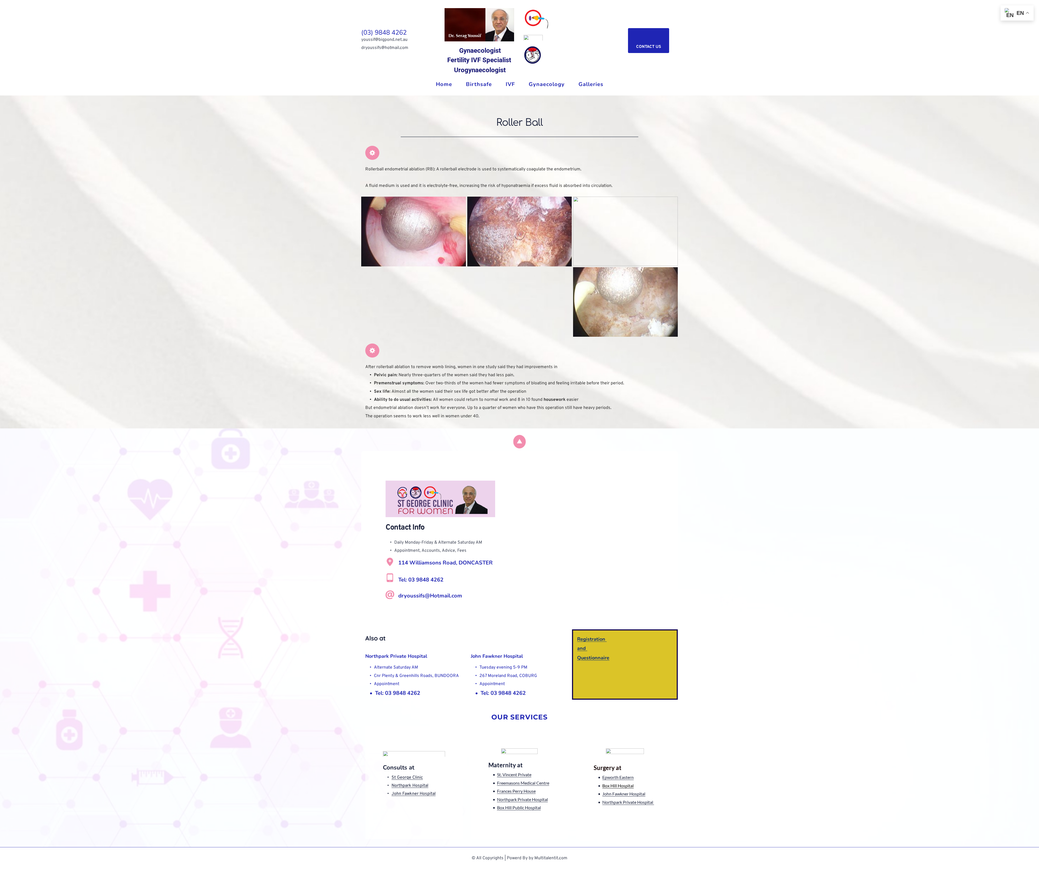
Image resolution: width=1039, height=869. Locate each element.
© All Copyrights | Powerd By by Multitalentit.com (519, 858)
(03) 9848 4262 (384, 32)
